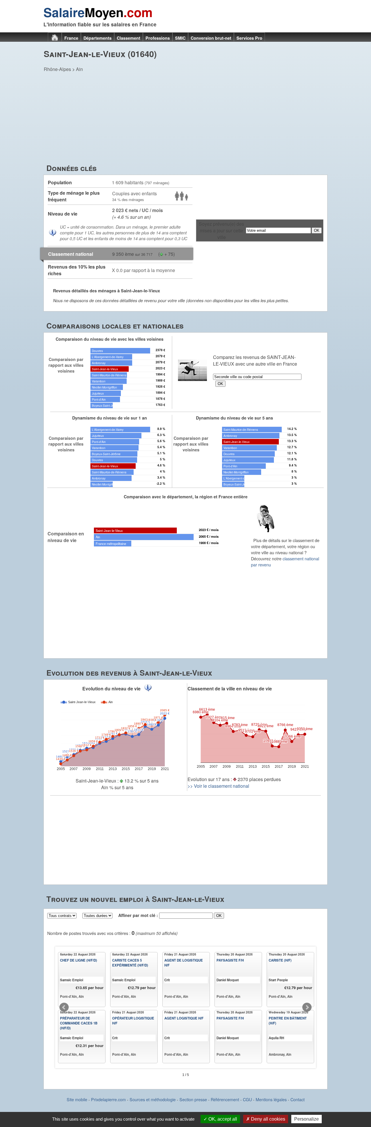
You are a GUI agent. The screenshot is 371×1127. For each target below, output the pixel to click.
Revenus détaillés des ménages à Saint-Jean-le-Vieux (106, 290)
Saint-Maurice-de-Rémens (109, 375)
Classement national (70, 254)
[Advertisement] (185, 119)
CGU (247, 1099)
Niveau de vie (62, 213)
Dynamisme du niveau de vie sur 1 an (109, 418)
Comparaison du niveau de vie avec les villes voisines (109, 339)
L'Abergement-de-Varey (107, 357)
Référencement (225, 1099)
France (71, 38)
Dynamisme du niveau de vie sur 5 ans (234, 418)
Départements (97, 38)
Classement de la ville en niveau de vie (230, 688)
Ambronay (99, 363)
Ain (79, 69)
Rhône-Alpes (57, 69)
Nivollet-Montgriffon (104, 387)
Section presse (193, 1099)
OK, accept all (222, 1119)
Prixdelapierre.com (108, 1099)
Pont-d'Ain (99, 399)
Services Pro (249, 38)
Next (307, 1007)
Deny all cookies (267, 1119)
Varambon (99, 381)
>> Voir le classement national (218, 786)
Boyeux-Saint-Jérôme (106, 405)
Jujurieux (98, 393)
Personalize (306, 1119)
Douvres (97, 351)
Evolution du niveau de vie (111, 688)
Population (60, 182)
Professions (158, 38)
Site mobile (77, 1099)
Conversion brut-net (211, 38)
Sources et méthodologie (153, 1099)
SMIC (180, 38)
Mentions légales (271, 1099)
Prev (64, 1007)
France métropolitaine (111, 543)
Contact (297, 1099)
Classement (128, 38)
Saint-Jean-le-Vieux (105, 369)
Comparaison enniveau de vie (66, 537)
